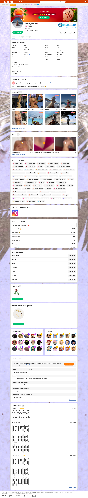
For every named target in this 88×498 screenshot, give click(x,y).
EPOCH (31, 492)
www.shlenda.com (19, 492)
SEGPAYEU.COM (36, 492)
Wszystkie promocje (27, 4)
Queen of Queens (49, 82)
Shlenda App (42, 4)
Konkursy (35, 4)
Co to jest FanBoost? (71, 27)
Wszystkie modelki (5, 4)
